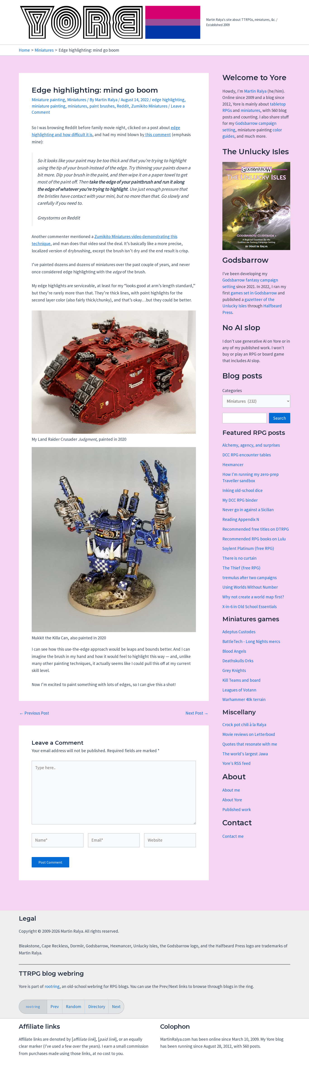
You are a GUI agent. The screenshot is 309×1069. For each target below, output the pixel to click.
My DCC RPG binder (240, 500)
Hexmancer (232, 464)
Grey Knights (234, 670)
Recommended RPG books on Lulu (254, 539)
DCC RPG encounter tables (246, 454)
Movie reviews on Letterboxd (248, 734)
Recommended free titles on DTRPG (255, 529)
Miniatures (76, 99)
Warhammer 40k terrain (244, 699)
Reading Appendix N (240, 519)
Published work (236, 809)
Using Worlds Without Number (250, 587)
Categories (232, 390)
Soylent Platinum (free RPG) (248, 548)
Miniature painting (48, 99)
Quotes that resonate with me (249, 744)
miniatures (77, 106)
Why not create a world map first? (253, 597)
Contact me (233, 836)
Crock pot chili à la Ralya (244, 724)
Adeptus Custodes (238, 631)
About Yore (232, 799)
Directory (96, 1006)
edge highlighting (168, 99)
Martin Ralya (255, 91)
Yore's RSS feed (236, 763)
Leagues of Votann (239, 690)
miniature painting (48, 106)
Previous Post (34, 713)
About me (231, 790)
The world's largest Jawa (245, 753)
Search (279, 418)
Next (116, 1006)
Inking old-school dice (242, 490)
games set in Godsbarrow (254, 293)
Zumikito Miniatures (149, 106)
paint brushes (101, 106)
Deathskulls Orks (237, 660)
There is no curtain (239, 558)
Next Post (196, 713)
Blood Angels (234, 651)
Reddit (123, 106)
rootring (52, 986)
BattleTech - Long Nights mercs (251, 641)
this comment (157, 134)
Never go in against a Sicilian (248, 509)
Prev (54, 1006)
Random (73, 1006)
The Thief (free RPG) (241, 568)
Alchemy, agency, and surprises (251, 445)
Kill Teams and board (241, 680)
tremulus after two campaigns (249, 577)
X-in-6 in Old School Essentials (249, 606)
